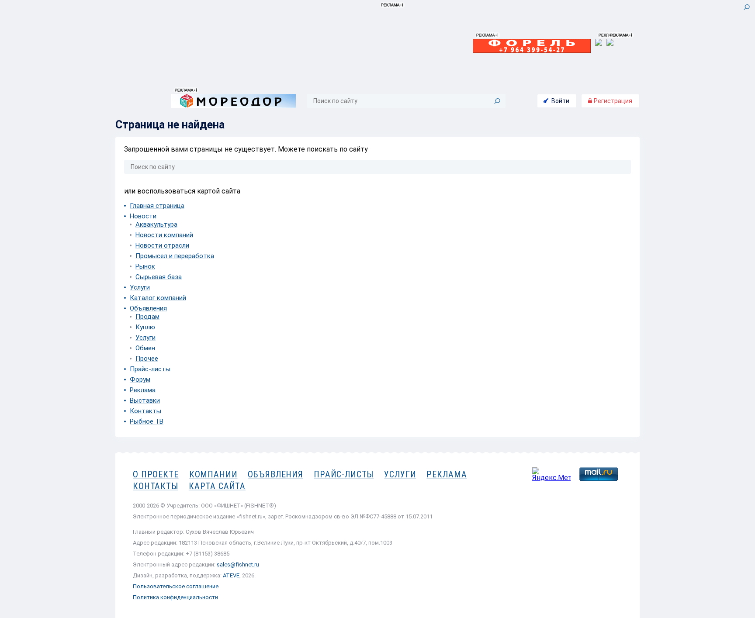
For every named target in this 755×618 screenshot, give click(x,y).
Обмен (145, 348)
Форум (140, 379)
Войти (560, 100)
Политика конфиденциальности (175, 597)
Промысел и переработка (174, 256)
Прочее (146, 359)
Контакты (145, 411)
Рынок (145, 266)
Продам (147, 317)
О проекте (156, 474)
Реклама (143, 390)
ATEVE (231, 575)
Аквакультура (156, 224)
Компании (213, 474)
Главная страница (157, 206)
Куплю (145, 327)
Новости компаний (164, 235)
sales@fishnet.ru (238, 564)
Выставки (145, 400)
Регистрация (612, 100)
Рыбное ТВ (146, 421)
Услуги (140, 287)
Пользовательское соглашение (175, 586)
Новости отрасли (162, 245)
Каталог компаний (158, 298)
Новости (143, 216)
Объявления (148, 308)
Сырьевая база (158, 277)
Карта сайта (217, 486)
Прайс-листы (150, 369)
